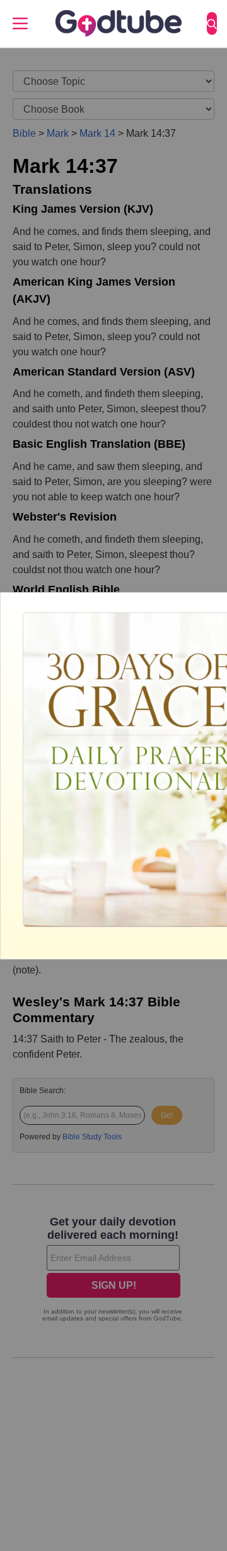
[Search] (212, 23)
